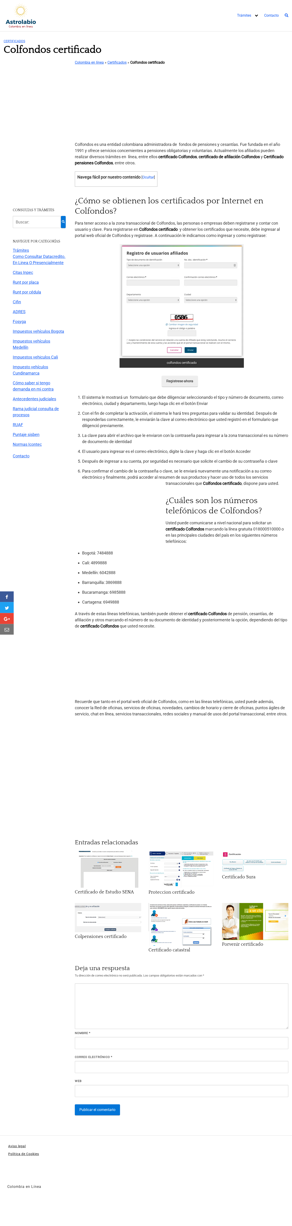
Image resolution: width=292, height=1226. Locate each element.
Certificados (14, 41)
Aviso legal (17, 1146)
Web (78, 1081)
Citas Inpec (23, 272)
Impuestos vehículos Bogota (38, 331)
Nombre (83, 1033)
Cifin (17, 301)
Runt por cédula (27, 292)
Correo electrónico (93, 1057)
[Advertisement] (181, 104)
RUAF (18, 424)
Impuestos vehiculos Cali (35, 357)
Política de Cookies (23, 1154)
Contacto (271, 15)
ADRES (19, 311)
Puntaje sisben (26, 434)
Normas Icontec (27, 444)
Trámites (244, 15)
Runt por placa (26, 282)
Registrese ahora (179, 381)
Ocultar (148, 177)
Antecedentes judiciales (34, 398)
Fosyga (19, 321)
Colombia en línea (89, 62)
